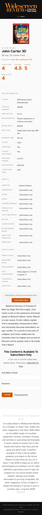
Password (6, 384)
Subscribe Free (21, 300)
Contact (35, 509)
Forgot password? (21, 395)
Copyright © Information (11, 509)
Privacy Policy (26, 509)
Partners (21, 512)
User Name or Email (9, 373)
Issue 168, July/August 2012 (21, 60)
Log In (7, 395)
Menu (22, 16)
